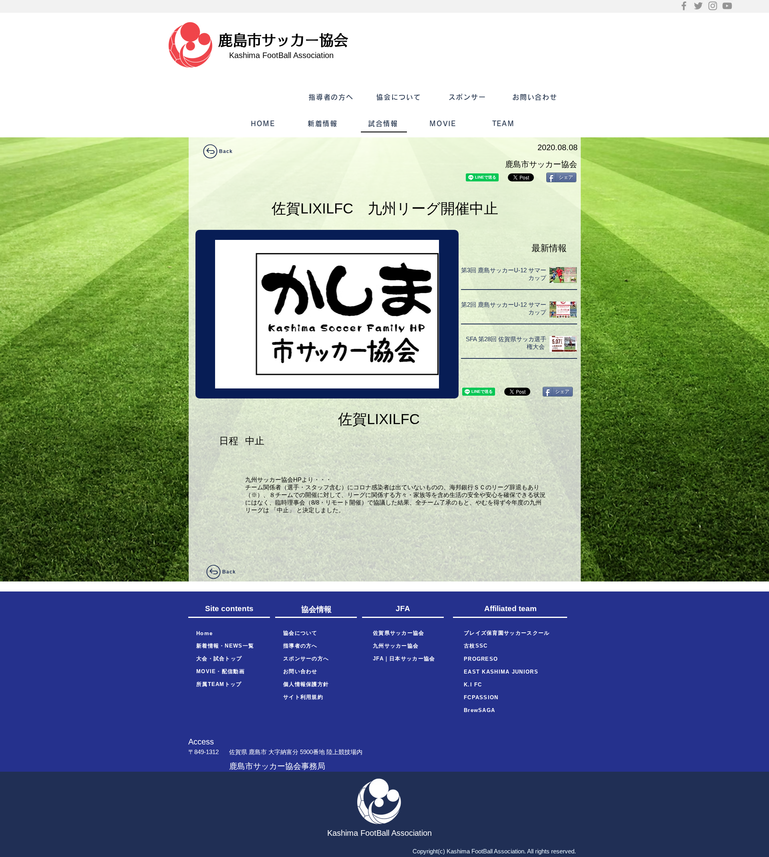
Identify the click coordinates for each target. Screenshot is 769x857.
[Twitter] (698, 6)
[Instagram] (713, 6)
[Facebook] (684, 6)
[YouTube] (727, 6)
